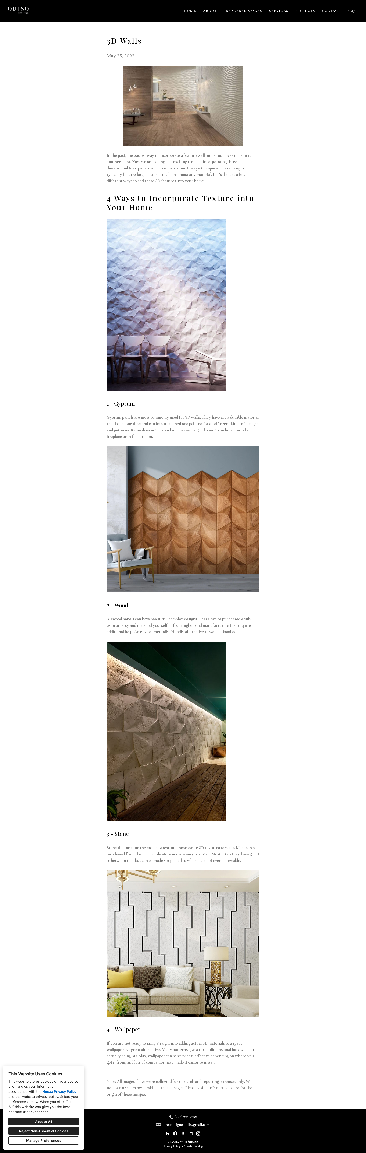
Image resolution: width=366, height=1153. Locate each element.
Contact (331, 10)
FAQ (351, 10)
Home (190, 10)
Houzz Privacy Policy (59, 1091)
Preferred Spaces (242, 10)
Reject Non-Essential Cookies (43, 1131)
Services (278, 10)
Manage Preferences (43, 1140)
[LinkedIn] (190, 1133)
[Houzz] (168, 1133)
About (210, 10)
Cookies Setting (193, 1146)
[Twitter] (183, 1133)
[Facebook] (175, 1133)
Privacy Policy (171, 1146)
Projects (305, 10)
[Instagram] (198, 1133)
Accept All (43, 1121)
